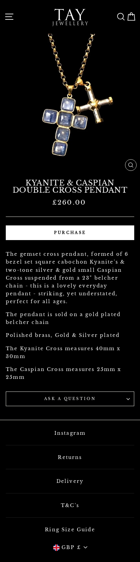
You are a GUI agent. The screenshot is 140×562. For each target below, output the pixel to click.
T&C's (70, 505)
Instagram (70, 433)
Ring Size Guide (70, 530)
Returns (70, 457)
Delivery (70, 481)
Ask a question (70, 398)
